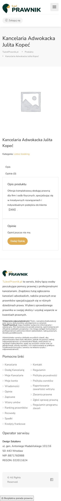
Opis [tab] (7, 167)
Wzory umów (12, 402)
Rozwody (10, 413)
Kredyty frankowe (15, 424)
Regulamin (39, 370)
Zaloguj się (14, 20)
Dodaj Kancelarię (14, 370)
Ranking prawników (16, 408)
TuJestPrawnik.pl (12, 281)
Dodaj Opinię (17, 241)
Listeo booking (22, 154)
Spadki (9, 418)
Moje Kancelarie (14, 375)
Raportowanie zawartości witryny (44, 387)
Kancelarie (11, 364)
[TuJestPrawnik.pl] (21, 8)
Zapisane (10, 397)
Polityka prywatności (45, 375)
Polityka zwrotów (43, 381)
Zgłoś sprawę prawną (45, 400)
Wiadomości (12, 386)
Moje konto (11, 381)
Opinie (8, 391)
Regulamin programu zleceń (45, 406)
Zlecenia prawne (42, 394)
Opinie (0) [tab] (10, 173)
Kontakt (37, 364)
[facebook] (52, 480)
